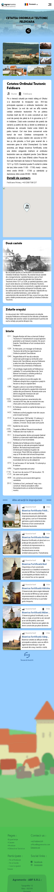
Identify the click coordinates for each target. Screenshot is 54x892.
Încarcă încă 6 (27, 660)
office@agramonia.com (40, 845)
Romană (32, 4)
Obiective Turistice (16, 849)
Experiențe (13, 840)
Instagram (38, 865)
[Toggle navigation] (50, 4)
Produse (11, 846)
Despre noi (35, 848)
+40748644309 (37, 842)
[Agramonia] (8, 5)
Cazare (11, 843)
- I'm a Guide (13, 863)
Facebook (38, 862)
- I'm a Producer (14, 860)
